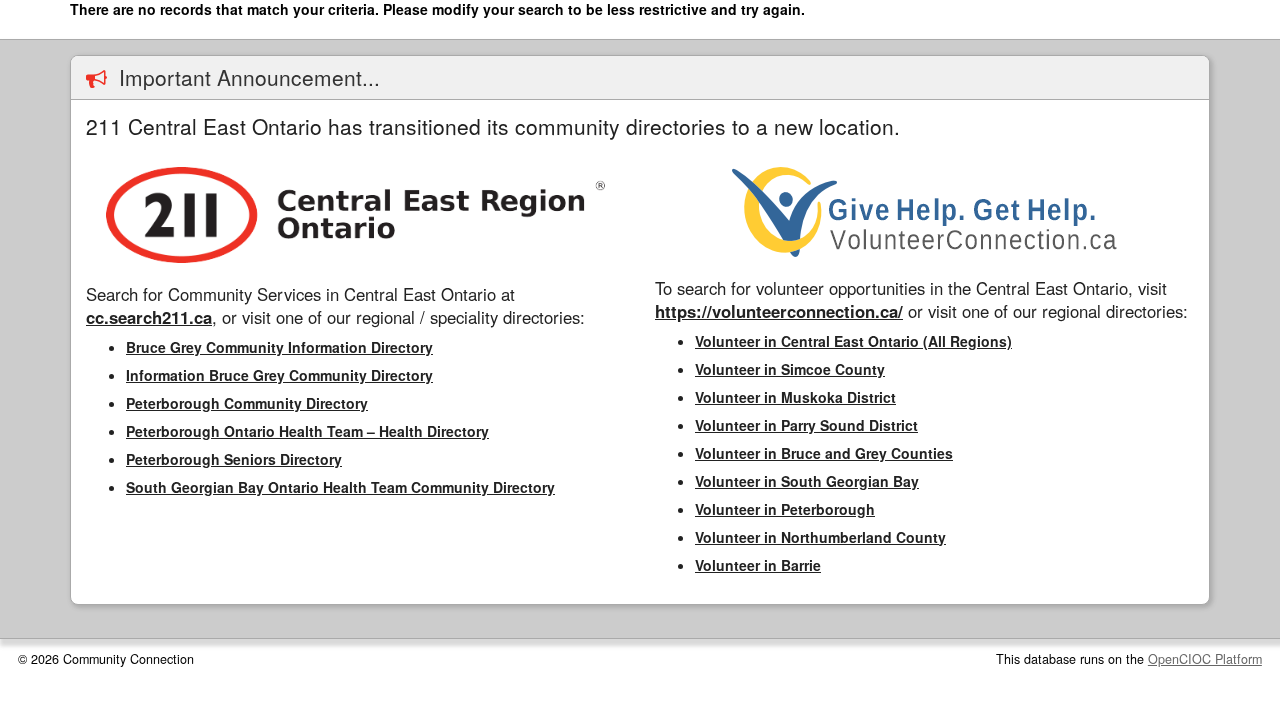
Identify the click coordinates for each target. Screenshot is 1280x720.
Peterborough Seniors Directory (234, 459)
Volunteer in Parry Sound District (806, 425)
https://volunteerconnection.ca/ (779, 311)
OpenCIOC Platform (1205, 659)
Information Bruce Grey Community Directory (279, 375)
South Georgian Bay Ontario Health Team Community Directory (340, 487)
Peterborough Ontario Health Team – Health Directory (307, 431)
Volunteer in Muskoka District (795, 397)
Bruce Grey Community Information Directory (279, 347)
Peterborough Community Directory (247, 403)
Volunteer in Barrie (758, 565)
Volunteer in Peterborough (785, 509)
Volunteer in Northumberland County (820, 537)
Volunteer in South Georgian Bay (807, 481)
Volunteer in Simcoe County (790, 369)
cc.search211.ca (149, 317)
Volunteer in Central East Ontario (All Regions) (853, 341)
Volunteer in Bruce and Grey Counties (824, 453)
